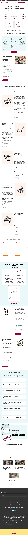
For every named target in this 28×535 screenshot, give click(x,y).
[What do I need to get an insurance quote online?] (24, 408)
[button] (5, 16)
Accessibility (19, 508)
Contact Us (14, 499)
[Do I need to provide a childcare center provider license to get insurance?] (24, 385)
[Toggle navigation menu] (26, 2)
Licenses (16, 508)
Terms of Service (9, 508)
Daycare (20, 448)
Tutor (23, 448)
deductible (24, 325)
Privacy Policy (13, 508)
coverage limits (19, 325)
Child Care (5, 448)
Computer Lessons (13, 448)
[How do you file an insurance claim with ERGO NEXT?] (24, 417)
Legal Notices (12, 520)
